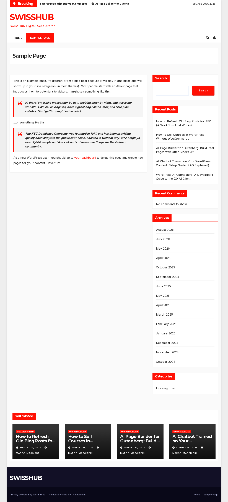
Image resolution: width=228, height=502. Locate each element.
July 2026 (163, 239)
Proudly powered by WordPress (28, 494)
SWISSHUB (32, 17)
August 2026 (165, 229)
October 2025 (165, 267)
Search (161, 78)
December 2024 (167, 343)
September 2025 (167, 277)
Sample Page (40, 37)
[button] (207, 38)
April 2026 (163, 258)
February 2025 (166, 324)
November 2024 (167, 352)
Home (18, 37)
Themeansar (78, 494)
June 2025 (163, 286)
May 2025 (163, 295)
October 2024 (165, 361)
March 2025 (164, 314)
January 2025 (165, 333)
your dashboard (85, 157)
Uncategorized (166, 388)
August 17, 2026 (135, 447)
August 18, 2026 (83, 447)
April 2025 (163, 305)
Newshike (61, 494)
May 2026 (163, 248)
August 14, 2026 (187, 447)
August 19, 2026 (30, 447)
